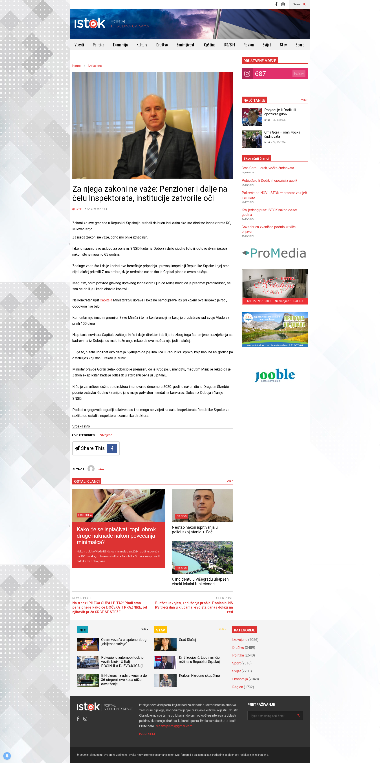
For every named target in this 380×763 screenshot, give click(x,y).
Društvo (162, 45)
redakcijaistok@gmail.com (174, 726)
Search (298, 4)
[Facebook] (276, 4)
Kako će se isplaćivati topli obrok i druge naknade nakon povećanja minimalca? (118, 535)
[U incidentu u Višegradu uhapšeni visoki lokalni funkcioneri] (202, 557)
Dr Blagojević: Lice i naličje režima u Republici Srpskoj (200, 659)
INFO (82, 630)
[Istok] (112, 24)
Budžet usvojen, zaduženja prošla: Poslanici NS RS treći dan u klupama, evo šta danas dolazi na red (194, 607)
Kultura (142, 45)
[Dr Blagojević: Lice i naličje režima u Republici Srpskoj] (165, 662)
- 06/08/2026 (278, 120)
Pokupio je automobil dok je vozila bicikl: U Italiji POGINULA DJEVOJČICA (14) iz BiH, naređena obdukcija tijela (124, 665)
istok (78, 209)
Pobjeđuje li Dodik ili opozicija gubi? (280, 112)
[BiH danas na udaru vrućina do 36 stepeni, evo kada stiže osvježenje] (88, 680)
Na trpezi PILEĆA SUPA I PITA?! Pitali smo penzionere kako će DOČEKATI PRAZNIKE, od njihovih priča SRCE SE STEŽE (109, 607)
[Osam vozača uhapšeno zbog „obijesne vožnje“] (88, 644)
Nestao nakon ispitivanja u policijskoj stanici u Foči (195, 529)
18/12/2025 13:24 (96, 209)
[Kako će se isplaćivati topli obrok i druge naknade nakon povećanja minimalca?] (118, 505)
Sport (300, 45)
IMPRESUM (147, 734)
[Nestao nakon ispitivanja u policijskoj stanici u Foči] (202, 505)
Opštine (210, 45)
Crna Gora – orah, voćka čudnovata (268, 168)
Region (249, 45)
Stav (283, 45)
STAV (160, 630)
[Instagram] (283, 4)
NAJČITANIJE (254, 100)
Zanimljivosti (186, 45)
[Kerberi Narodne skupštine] (165, 680)
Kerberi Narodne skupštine (199, 675)
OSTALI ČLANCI (87, 481)
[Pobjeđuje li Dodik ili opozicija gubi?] (252, 117)
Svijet (267, 45)
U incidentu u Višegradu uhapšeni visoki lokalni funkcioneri (201, 581)
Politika (98, 45)
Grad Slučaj (187, 640)
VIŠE (304, 100)
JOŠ (229, 481)
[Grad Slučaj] (165, 644)
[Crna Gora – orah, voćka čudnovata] (252, 139)
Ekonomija (120, 45)
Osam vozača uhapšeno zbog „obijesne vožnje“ (123, 642)
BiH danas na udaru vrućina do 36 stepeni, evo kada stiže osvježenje (124, 679)
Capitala (106, 300)
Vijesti (79, 45)
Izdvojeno (106, 435)
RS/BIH (229, 45)
